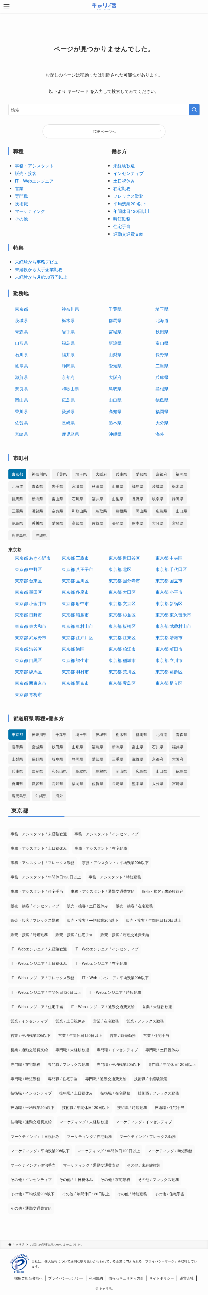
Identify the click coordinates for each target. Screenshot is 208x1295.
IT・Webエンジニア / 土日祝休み (39, 963)
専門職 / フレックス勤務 (68, 1064)
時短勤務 (122, 219)
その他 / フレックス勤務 (158, 1179)
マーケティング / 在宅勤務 (89, 1136)
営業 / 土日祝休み (70, 1021)
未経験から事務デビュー (39, 262)
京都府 (68, 377)
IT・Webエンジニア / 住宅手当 (37, 1006)
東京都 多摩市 (75, 592)
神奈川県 (70, 309)
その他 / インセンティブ (31, 1179)
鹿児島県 (70, 434)
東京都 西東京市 (30, 683)
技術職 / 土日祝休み (76, 1093)
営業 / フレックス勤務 (145, 1021)
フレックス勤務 (128, 196)
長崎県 (68, 423)
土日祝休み (124, 181)
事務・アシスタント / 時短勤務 (115, 876)
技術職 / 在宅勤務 (115, 1093)
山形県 (21, 343)
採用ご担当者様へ (28, 1278)
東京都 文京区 (122, 603)
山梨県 (115, 354)
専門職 (21, 196)
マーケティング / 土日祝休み (35, 1136)
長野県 (161, 354)
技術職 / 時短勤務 (132, 1107)
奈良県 (21, 388)
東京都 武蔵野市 (30, 637)
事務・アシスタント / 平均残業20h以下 (115, 862)
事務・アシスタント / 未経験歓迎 (39, 833)
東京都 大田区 (122, 592)
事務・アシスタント (34, 166)
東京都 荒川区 (122, 671)
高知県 (115, 411)
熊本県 (115, 423)
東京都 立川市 (169, 660)
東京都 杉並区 (122, 615)
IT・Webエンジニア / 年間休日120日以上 (46, 992)
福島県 (68, 343)
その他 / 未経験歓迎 (144, 1165)
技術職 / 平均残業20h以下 (32, 1107)
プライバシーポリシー (65, 1278)
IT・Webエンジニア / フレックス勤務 (42, 977)
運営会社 (187, 1278)
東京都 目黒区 (28, 660)
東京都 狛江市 (122, 649)
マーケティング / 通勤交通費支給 (91, 1165)
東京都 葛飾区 (169, 671)
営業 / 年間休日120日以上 (80, 1035)
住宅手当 (122, 226)
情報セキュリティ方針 (126, 1278)
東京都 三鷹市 (75, 558)
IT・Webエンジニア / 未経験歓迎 (39, 949)
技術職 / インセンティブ (31, 1093)
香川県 (21, 411)
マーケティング (30, 211)
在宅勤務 (122, 188)
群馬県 (115, 320)
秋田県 (161, 332)
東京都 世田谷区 (124, 558)
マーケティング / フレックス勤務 (147, 1136)
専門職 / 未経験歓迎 (72, 1049)
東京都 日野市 (28, 615)
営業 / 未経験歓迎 (157, 1006)
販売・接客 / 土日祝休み (87, 905)
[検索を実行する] (194, 109)
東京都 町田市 (169, 649)
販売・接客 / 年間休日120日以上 (153, 920)
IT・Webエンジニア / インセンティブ (106, 949)
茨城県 (21, 320)
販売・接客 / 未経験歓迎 (162, 891)
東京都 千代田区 (171, 569)
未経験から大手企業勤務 (39, 269)
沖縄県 (115, 434)
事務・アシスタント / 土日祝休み (39, 848)
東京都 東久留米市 (173, 615)
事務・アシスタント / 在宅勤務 (100, 848)
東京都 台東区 (28, 580)
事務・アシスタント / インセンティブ (106, 833)
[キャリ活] (104, 6)
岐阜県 (21, 366)
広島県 (68, 400)
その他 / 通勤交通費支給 (31, 1208)
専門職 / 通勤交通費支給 (105, 1078)
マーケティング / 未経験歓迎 (83, 1121)
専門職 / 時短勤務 (25, 1078)
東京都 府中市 (75, 603)
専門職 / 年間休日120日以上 (172, 1064)
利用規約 (96, 1278)
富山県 (161, 343)
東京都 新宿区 (169, 603)
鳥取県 (115, 388)
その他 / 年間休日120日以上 (86, 1193)
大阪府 (115, 377)
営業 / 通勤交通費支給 (29, 1049)
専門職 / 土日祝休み (162, 1049)
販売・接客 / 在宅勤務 (134, 905)
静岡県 (68, 366)
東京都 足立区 (169, 683)
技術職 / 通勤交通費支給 (31, 1121)
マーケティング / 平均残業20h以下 (40, 1150)
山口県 (115, 400)
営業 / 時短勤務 (123, 1035)
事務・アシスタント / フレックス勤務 (42, 862)
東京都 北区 (120, 569)
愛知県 (115, 366)
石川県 (21, 354)
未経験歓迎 (124, 166)
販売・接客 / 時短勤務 (29, 934)
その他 (21, 219)
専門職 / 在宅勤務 (25, 1064)
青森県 (21, 332)
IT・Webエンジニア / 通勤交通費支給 (103, 1006)
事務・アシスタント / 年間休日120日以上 (46, 876)
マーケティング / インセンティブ (144, 1121)
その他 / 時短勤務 (132, 1193)
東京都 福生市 (75, 660)
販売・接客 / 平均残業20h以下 (92, 920)
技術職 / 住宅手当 (169, 1107)
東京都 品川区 (75, 580)
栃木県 (68, 320)
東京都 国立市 (169, 580)
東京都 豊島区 (122, 683)
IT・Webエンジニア (34, 181)
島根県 (161, 388)
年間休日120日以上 (132, 211)
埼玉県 (161, 309)
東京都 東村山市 (77, 626)
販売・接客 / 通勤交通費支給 (124, 934)
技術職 (21, 203)
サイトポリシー (161, 1278)
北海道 (161, 320)
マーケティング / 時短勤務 (170, 1150)
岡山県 (21, 400)
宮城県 (115, 332)
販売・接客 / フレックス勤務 (35, 920)
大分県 (161, 423)
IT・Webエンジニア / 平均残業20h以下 (115, 977)
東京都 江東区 (122, 637)
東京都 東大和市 (30, 626)
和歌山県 (70, 388)
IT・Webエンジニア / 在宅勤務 (100, 963)
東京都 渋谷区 (28, 649)
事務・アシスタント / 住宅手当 (37, 891)
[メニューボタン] (6, 6)
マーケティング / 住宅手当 (33, 1165)
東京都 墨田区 (28, 592)
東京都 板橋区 (122, 626)
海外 (159, 434)
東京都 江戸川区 (77, 637)
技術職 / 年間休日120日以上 (86, 1107)
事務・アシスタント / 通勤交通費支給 (103, 891)
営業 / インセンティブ (29, 1021)
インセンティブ (128, 173)
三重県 (161, 366)
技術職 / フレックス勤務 (158, 1093)
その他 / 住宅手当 (169, 1193)
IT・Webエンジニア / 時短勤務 (115, 992)
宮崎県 (21, 434)
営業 (19, 188)
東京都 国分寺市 (124, 580)
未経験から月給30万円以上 (41, 277)
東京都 (21, 309)
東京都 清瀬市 (169, 637)
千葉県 (115, 309)
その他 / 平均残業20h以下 (32, 1193)
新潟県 (115, 343)
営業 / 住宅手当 (156, 1035)
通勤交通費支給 (128, 234)
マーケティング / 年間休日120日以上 (108, 1150)
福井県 (68, 354)
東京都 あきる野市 (33, 558)
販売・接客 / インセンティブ (35, 905)
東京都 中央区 (169, 558)
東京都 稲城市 (122, 660)
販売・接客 (26, 173)
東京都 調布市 (75, 683)
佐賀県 (21, 423)
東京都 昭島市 (75, 615)
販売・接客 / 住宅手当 (74, 934)
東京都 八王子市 (77, 569)
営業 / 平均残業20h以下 (31, 1035)
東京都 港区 (73, 649)
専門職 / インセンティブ (117, 1049)
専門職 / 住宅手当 (63, 1078)
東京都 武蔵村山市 (173, 626)
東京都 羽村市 (75, 671)
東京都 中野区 (28, 569)
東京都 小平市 (169, 592)
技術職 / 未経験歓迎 (151, 1078)
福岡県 (161, 411)
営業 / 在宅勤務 (106, 1021)
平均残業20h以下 (130, 203)
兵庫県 (161, 377)
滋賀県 (21, 377)
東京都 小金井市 (30, 603)
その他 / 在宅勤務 (115, 1179)
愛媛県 (68, 411)
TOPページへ (104, 131)
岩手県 (68, 332)
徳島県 (161, 400)
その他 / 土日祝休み (76, 1179)
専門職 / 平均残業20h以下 (119, 1064)
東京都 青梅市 (28, 694)
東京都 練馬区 (28, 671)
